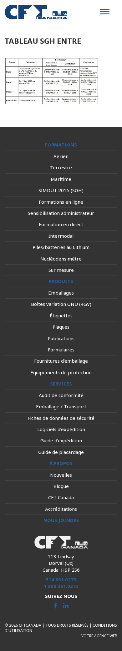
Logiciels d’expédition (61, 429)
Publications (61, 338)
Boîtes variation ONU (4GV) (61, 304)
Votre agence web (99, 636)
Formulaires (61, 349)
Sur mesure (61, 270)
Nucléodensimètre (61, 259)
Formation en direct (61, 224)
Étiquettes (61, 315)
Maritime (61, 179)
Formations (61, 145)
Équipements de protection (61, 372)
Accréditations (61, 509)
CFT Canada (61, 497)
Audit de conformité (61, 395)
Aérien (61, 156)
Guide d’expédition (61, 440)
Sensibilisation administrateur (61, 213)
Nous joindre (61, 520)
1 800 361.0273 (61, 586)
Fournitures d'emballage (61, 361)
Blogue (61, 486)
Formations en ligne (61, 202)
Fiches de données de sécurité (61, 418)
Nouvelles (61, 475)
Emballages (61, 293)
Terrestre (61, 167)
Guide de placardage (61, 452)
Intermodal (61, 236)
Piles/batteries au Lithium (61, 247)
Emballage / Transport (61, 406)
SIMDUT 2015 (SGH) (61, 190)
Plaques (61, 327)
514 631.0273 (61, 579)
